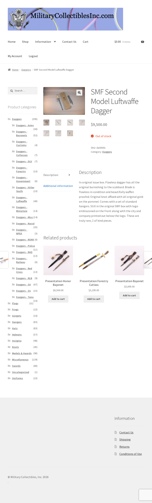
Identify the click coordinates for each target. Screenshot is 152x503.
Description (50, 175)
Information (43, 41)
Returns (124, 446)
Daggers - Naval (25, 223)
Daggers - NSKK (25, 239)
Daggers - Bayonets (21, 133)
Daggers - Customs (21, 143)
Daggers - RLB (24, 278)
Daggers (26, 69)
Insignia (17, 340)
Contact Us (69, 41)
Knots (15, 347)
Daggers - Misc (24, 217)
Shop (25, 41)
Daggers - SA (23, 284)
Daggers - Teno (25, 297)
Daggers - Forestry (21, 169)
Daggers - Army (25, 125)
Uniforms (17, 378)
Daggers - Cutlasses (22, 153)
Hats (15, 328)
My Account (15, 56)
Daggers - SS (23, 290)
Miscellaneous (20, 359)
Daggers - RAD (24, 252)
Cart (85, 41)
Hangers (17, 322)
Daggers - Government (23, 179)
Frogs (15, 309)
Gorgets (16, 315)
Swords (16, 365)
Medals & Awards (22, 353)
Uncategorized (20, 372)
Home (12, 41)
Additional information (58, 186)
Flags (15, 303)
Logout (33, 56)
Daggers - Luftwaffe (21, 199)
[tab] (58, 175)
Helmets (17, 334)
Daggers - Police (25, 246)
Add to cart (58, 299)
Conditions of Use (130, 454)
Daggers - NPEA (21, 231)
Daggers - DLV (24, 161)
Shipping (125, 439)
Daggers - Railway (21, 260)
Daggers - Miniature (21, 209)
